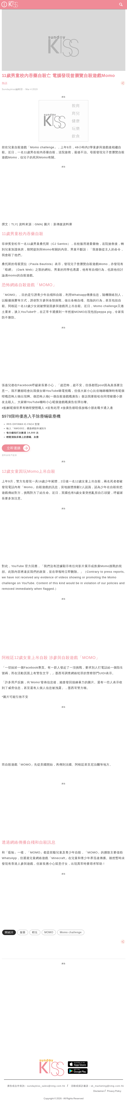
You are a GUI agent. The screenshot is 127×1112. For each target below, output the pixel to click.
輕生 (35, 932)
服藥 (22, 932)
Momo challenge (71, 932)
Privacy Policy (114, 1091)
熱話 (4, 83)
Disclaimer (98, 1091)
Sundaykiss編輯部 (12, 89)
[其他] (122, 84)
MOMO (48, 932)
